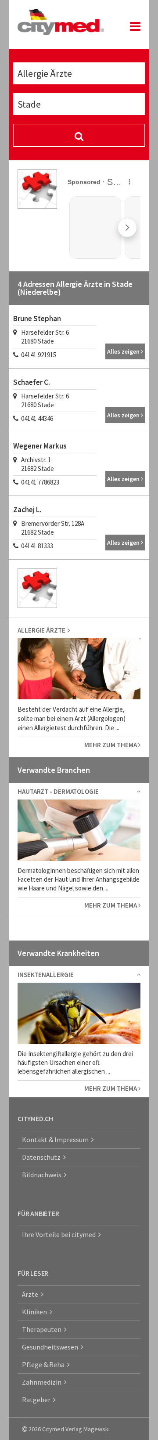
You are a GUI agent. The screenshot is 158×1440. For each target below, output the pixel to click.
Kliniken (36, 1311)
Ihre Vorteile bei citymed (60, 1234)
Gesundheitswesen (51, 1346)
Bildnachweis (43, 1174)
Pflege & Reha (44, 1364)
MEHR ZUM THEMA (111, 745)
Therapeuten (43, 1329)
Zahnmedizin (43, 1382)
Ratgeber (37, 1399)
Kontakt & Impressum (56, 1139)
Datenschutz (42, 1157)
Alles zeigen (124, 351)
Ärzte (31, 1294)
